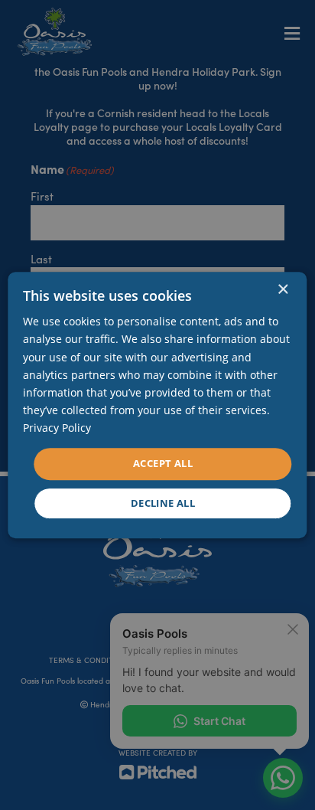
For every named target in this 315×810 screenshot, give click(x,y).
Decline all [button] (163, 503)
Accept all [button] (163, 463)
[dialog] (157, 405)
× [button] (282, 290)
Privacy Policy (57, 427)
